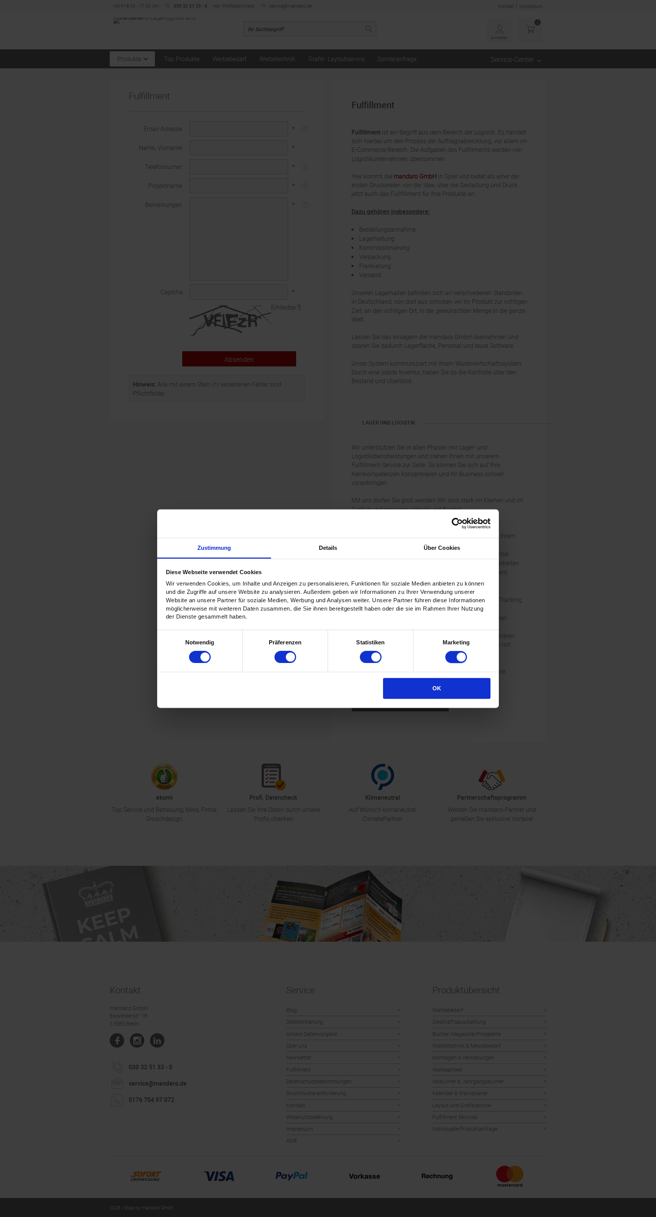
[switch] (285, 657)
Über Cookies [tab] (442, 548)
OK (436, 688)
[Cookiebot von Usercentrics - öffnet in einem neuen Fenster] (457, 523)
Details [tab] (328, 548)
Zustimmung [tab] (214, 548)
